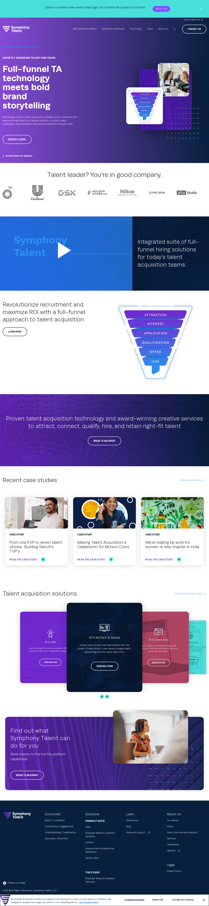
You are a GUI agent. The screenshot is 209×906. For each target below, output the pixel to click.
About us (163, 29)
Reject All (157, 900)
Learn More (15, 331)
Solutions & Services (113, 29)
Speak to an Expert (104, 440)
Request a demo (17, 139)
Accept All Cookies (182, 900)
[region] (104, 900)
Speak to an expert (27, 775)
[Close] (203, 900)
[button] (102, 697)
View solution (50, 662)
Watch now (161, 9)
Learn (150, 29)
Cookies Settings (134, 900)
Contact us (194, 29)
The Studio (136, 29)
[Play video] (66, 253)
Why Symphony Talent (84, 29)
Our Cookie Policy (88, 902)
